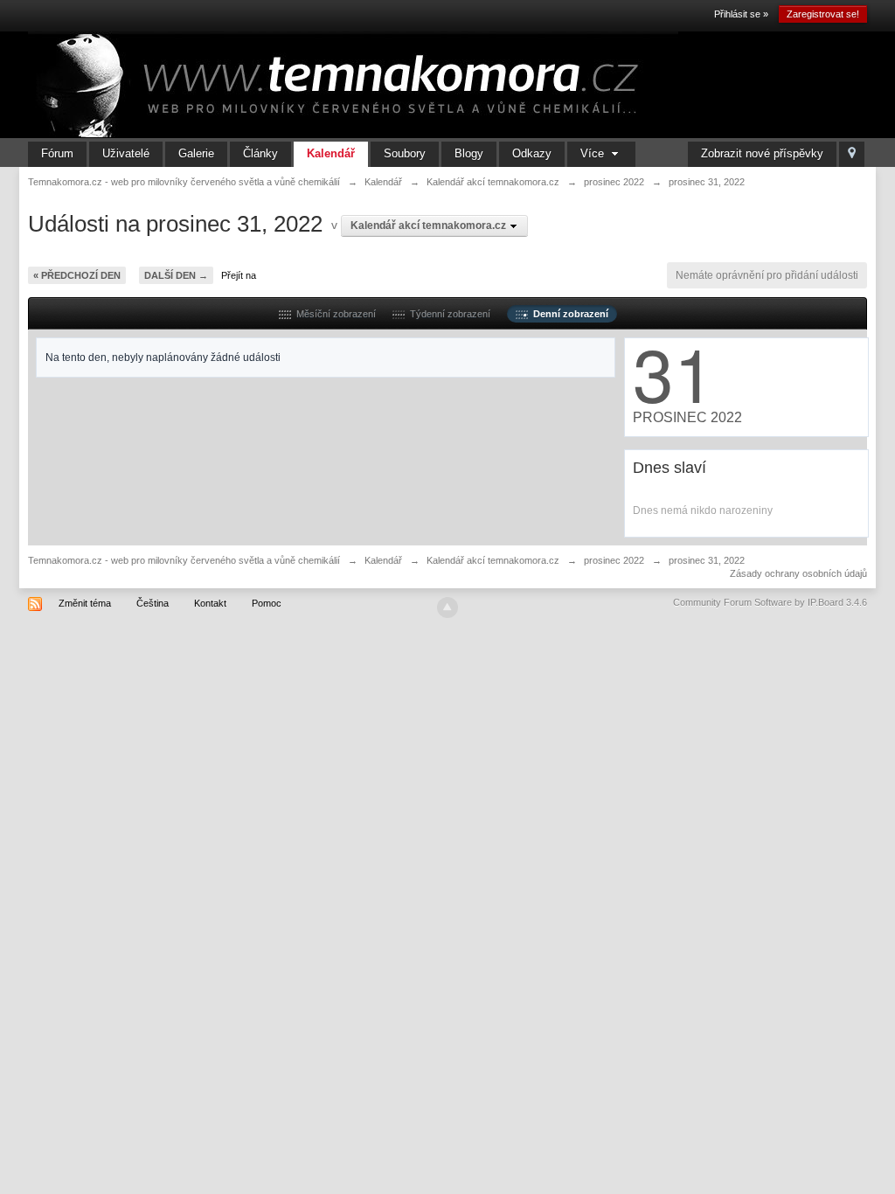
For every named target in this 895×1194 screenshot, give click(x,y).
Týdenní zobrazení (447, 314)
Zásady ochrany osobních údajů (798, 573)
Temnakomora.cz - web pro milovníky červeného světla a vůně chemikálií (184, 560)
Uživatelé (125, 153)
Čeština (152, 603)
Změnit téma (85, 603)
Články (260, 153)
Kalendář (331, 153)
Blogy (468, 153)
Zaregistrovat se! (823, 14)
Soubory (405, 153)
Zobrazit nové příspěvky (762, 153)
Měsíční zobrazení (333, 314)
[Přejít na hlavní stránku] (353, 84)
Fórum (57, 153)
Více (593, 153)
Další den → (176, 275)
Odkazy (532, 153)
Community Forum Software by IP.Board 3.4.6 (770, 602)
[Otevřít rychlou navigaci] (851, 154)
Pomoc (266, 603)
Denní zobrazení (568, 314)
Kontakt (210, 603)
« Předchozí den (77, 275)
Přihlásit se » (741, 14)
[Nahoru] (447, 607)
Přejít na (238, 275)
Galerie (196, 153)
